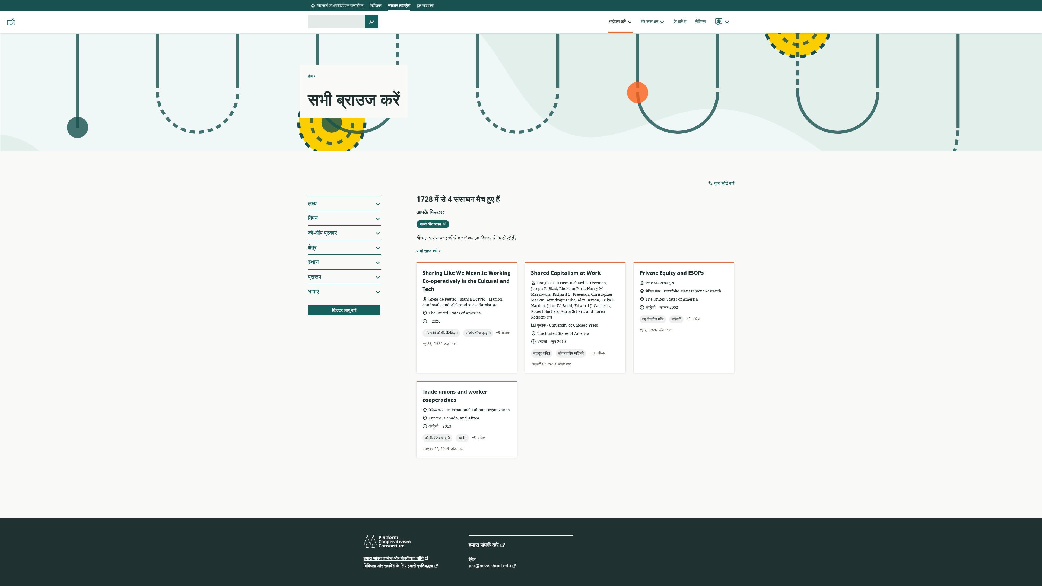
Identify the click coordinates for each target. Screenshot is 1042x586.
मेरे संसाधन (649, 21)
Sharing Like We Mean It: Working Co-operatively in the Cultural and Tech (466, 281)
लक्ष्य (312, 204)
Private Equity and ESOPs (672, 273)
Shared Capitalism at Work (566, 273)
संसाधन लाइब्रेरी (399, 5)
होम (310, 76)
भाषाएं (313, 291)
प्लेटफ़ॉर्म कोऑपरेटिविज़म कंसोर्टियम (339, 5)
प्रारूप (314, 277)
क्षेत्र (312, 247)
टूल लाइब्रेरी (425, 5)
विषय (313, 218)
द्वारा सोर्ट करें (723, 183)
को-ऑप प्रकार (322, 233)
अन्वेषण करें (617, 21)
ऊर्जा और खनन (433, 224)
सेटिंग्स (700, 21)
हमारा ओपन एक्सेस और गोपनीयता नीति (394, 557)
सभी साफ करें (427, 250)
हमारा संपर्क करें (484, 545)
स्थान (313, 262)
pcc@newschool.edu (490, 565)
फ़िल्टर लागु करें (344, 310)
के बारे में (680, 21)
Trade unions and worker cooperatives (454, 396)
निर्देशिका (376, 5)
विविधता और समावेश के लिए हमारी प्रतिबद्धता (398, 565)
